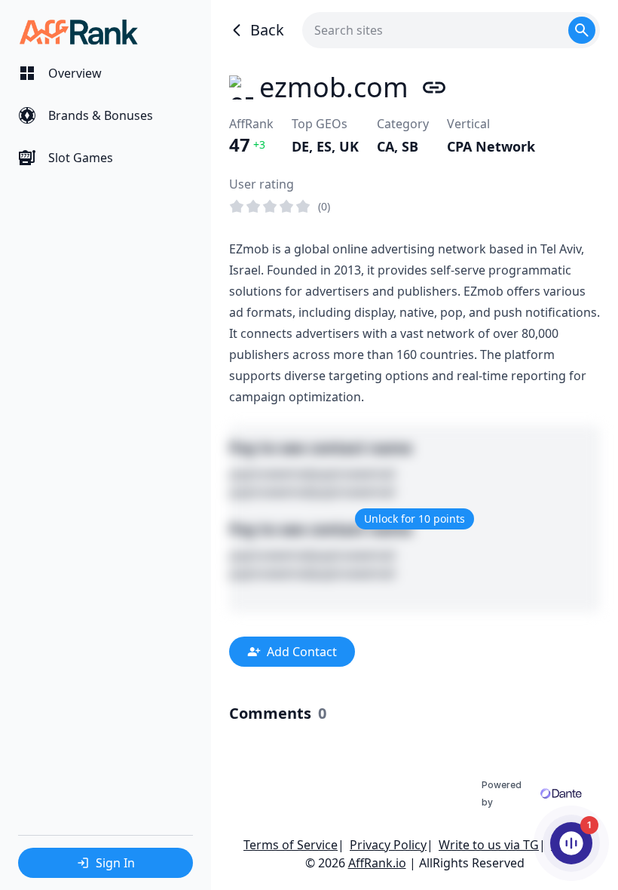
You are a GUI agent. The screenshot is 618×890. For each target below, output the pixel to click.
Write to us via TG (489, 844)
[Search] (581, 30)
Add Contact (302, 651)
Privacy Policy (388, 844)
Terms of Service (290, 844)
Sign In (115, 863)
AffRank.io (377, 863)
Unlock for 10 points (414, 518)
